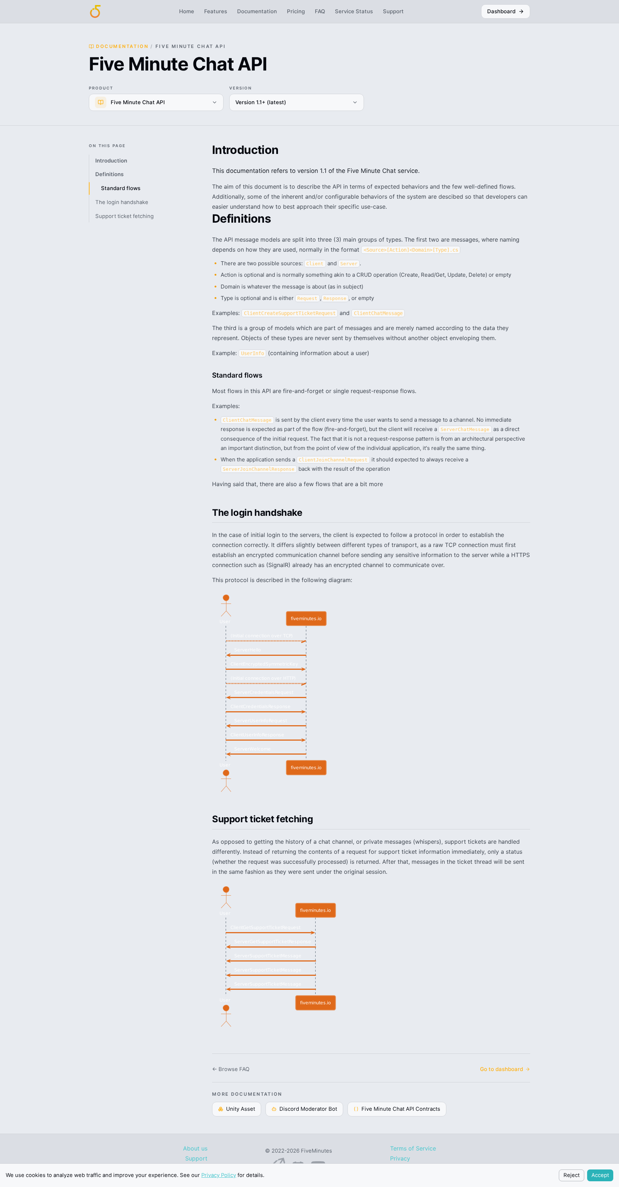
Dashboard (501, 11)
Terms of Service (413, 1148)
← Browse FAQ (230, 1069)
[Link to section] (206, 375)
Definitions (109, 174)
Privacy (400, 1158)
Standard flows (120, 188)
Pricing (296, 11)
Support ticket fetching (124, 216)
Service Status (354, 11)
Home (186, 11)
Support (393, 11)
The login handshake (121, 202)
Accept (600, 1175)
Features (215, 11)
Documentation (257, 11)
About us (195, 1148)
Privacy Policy (218, 1175)
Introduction (111, 161)
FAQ (320, 11)
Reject (571, 1175)
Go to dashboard (501, 1069)
